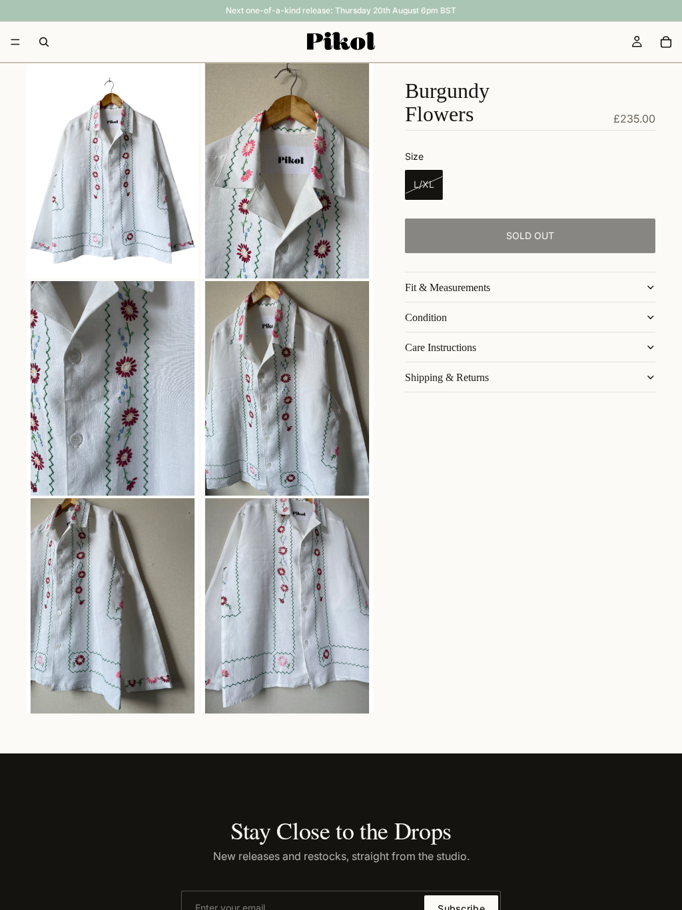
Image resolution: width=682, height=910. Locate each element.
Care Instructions (440, 347)
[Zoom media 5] (112, 605)
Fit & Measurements (447, 287)
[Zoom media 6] (287, 605)
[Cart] (666, 42)
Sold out (530, 235)
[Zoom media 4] (287, 388)
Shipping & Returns (447, 377)
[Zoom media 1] (112, 170)
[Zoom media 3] (112, 388)
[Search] (44, 42)
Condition (426, 317)
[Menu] (15, 42)
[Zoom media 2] (287, 170)
